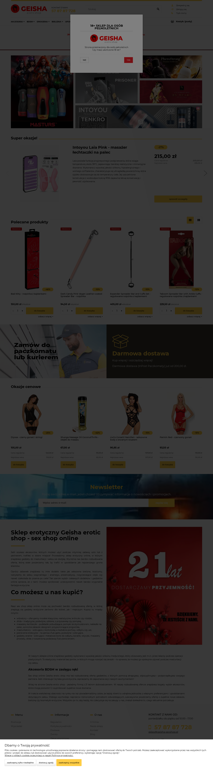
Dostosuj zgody (46, 762)
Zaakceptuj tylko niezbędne (20, 762)
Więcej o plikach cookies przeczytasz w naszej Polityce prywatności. (39, 755)
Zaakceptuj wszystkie (69, 762)
